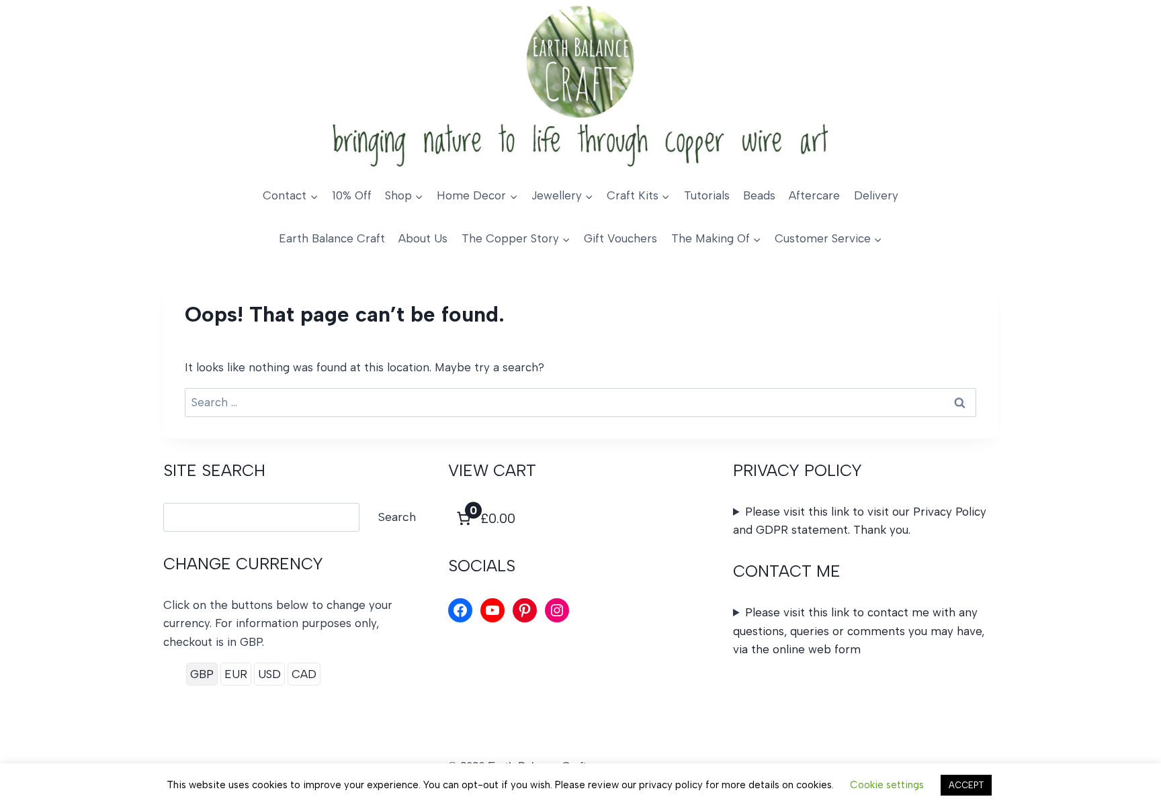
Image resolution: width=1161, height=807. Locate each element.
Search (397, 517)
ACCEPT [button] (966, 785)
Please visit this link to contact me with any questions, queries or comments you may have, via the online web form (858, 630)
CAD (304, 674)
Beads (759, 195)
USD (269, 674)
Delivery (876, 195)
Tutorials (707, 195)
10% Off (352, 195)
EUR (235, 674)
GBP (202, 674)
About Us (422, 238)
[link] (484, 518)
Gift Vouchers (620, 238)
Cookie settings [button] (887, 785)
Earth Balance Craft (332, 238)
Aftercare (814, 195)
